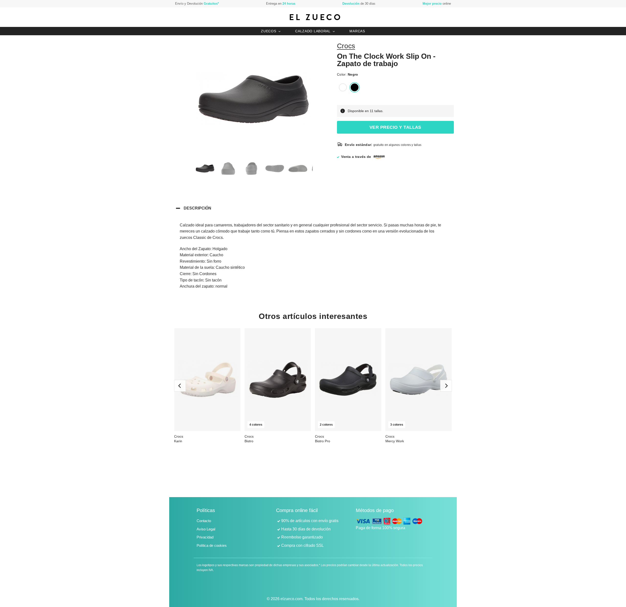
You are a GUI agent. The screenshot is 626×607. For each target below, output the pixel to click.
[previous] (180, 386)
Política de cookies (212, 545)
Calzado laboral (313, 31)
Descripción (197, 208)
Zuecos (268, 31)
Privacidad (205, 537)
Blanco (343, 87)
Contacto (204, 521)
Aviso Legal (206, 529)
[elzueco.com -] (314, 17)
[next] (446, 386)
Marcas (357, 31)
